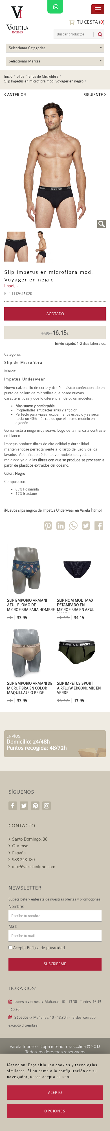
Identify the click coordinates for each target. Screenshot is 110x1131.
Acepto (55, 1092)
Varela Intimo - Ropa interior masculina (48, 1046)
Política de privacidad (46, 948)
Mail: (12, 926)
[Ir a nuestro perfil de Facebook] (12, 805)
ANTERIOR (16, 94)
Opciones (54, 1111)
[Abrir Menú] (97, 9)
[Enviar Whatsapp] (74, 526)
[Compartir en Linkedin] (61, 526)
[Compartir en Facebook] (99, 526)
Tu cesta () (90, 22)
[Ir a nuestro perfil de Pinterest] (35, 805)
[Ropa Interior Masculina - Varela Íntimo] (18, 20)
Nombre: (16, 906)
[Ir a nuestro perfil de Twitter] (24, 805)
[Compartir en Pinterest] (48, 526)
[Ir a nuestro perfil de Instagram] (46, 805)
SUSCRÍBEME (55, 964)
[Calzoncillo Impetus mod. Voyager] (55, 164)
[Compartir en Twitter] (86, 526)
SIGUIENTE (93, 94)
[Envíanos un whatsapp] (55, 7)
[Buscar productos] (98, 34)
